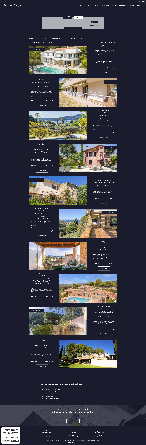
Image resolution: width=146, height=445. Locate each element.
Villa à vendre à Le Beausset (49, 391)
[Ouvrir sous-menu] (90, 6)
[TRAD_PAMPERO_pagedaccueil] (12, 11)
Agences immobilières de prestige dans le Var (30, 35)
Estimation (122, 5)
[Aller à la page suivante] (80, 375)
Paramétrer (6, 440)
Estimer (78, 17)
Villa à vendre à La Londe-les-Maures (51, 389)
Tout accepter (15, 440)
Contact (138, 5)
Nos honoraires (69, 440)
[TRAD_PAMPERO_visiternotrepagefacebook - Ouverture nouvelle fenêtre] (69, 436)
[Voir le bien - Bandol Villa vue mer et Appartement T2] (58, 256)
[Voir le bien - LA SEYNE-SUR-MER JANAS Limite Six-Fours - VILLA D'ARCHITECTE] (88, 354)
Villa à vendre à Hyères (47, 396)
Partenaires (88, 440)
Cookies (97, 440)
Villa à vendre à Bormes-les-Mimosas (51, 398)
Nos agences (114, 5)
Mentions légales (80, 440)
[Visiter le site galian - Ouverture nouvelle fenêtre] (99, 436)
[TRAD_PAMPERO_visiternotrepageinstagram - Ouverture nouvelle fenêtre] (73, 436)
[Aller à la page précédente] (66, 375)
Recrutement (130, 5)
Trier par (103, 42)
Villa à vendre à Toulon (47, 394)
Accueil (81, 5)
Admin (84, 440)
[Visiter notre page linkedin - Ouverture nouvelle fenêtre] (76, 436)
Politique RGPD (92, 440)
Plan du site (75, 440)
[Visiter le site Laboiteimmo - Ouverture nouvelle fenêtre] (73, 443)
